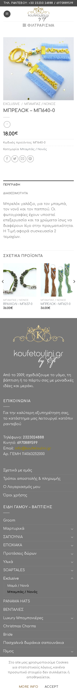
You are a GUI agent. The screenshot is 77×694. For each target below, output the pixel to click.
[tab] (38, 184)
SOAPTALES (14, 570)
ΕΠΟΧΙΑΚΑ (13, 545)
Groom (9, 520)
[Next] (74, 290)
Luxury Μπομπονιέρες (23, 618)
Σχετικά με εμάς (17, 470)
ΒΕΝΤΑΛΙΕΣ (13, 610)
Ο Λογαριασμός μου (21, 487)
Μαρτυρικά (13, 529)
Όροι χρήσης (15, 495)
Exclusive (11, 104)
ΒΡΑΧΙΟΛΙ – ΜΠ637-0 (18, 304)
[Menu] (7, 14)
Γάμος (8, 651)
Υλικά (8, 562)
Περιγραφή (11, 184)
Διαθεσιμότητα (15, 193)
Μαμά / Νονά (18, 585)
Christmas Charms (19, 626)
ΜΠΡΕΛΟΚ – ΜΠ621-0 (56, 304)
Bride (8, 635)
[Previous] (3, 290)
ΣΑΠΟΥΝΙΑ (14, 537)
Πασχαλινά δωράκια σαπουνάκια (33, 643)
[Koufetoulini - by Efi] (39, 14)
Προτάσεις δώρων (20, 554)
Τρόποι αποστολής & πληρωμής (32, 479)
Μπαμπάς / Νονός (40, 104)
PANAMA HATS (16, 601)
